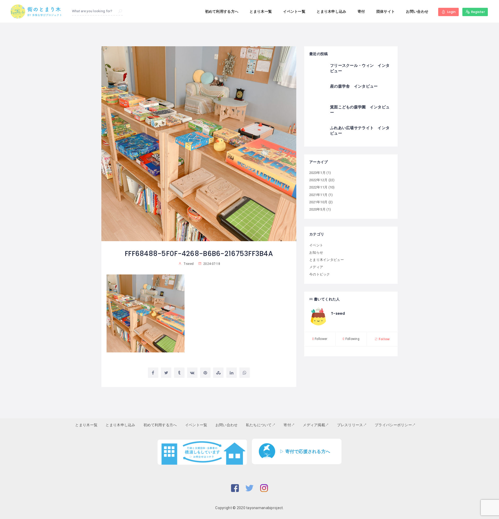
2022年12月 (318, 180)
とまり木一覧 (261, 11)
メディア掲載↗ (316, 425)
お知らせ (316, 252)
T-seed (338, 313)
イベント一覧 (294, 11)
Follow (384, 339)
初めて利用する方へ (222, 11)
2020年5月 (317, 209)
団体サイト (385, 11)
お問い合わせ (417, 11)
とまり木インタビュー (326, 260)
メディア (316, 267)
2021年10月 (318, 202)
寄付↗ (289, 425)
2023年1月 (317, 173)
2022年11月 (318, 187)
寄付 (361, 11)
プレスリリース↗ (352, 425)
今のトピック (319, 274)
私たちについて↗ (260, 425)
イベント (316, 245)
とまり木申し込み (331, 11)
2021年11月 (318, 195)
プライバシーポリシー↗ (395, 425)
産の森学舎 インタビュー (354, 86)
